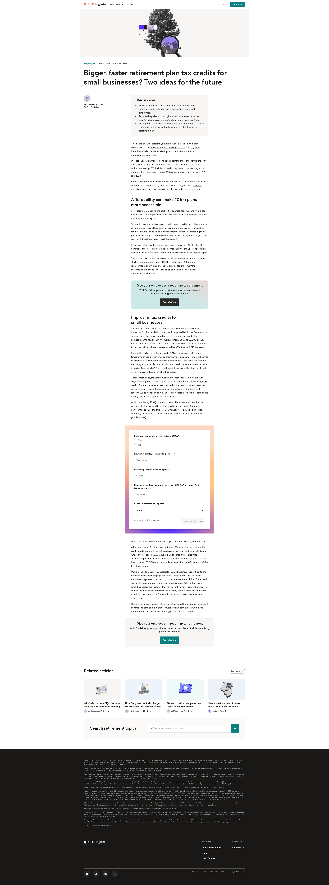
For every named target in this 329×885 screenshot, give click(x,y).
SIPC (178, 809)
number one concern (182, 356)
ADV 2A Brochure (164, 793)
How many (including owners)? (154, 454)
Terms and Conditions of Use (122, 776)
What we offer (117, 4)
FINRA (171, 809)
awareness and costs (149, 109)
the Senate (195, 332)
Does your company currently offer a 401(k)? (156, 436)
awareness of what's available (168, 189)
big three (195, 147)
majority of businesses (169, 579)
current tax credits (145, 258)
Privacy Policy (104, 776)
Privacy (195, 872)
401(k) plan (185, 143)
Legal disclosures (238, 872)
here (214, 805)
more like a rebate (191, 392)
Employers (89, 63)
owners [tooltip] (148, 469)
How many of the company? (151, 469)
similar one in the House (143, 336)
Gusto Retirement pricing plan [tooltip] (149, 503)
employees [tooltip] (150, 454)
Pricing (130, 4)
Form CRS (177, 793)
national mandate (142, 594)
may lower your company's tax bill (167, 147)
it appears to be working (185, 168)
